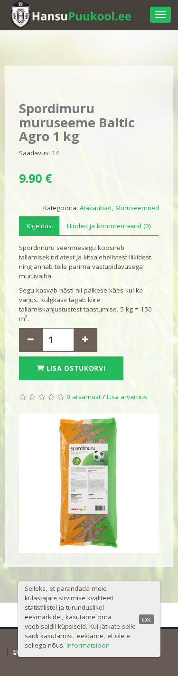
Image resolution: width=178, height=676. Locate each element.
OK (146, 619)
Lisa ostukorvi (75, 368)
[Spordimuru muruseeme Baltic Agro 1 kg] (89, 483)
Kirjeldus (39, 226)
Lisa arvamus (127, 396)
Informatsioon (88, 645)
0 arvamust (83, 396)
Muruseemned (137, 208)
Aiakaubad (96, 208)
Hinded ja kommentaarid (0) (109, 226)
